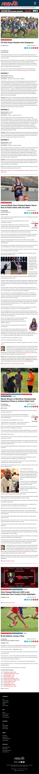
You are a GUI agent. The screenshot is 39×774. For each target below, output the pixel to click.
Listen (20, 649)
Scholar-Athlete (5, 700)
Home (4, 7)
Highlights (25, 589)
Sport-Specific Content (6, 750)
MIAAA (3, 712)
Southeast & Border (7, 363)
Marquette (32, 170)
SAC (3, 699)
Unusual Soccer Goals (8, 672)
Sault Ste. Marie (4, 171)
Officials (25, 633)
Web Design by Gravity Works (20, 770)
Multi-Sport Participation (19, 363)
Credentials (4, 735)
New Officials (4, 748)
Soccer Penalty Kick (8, 681)
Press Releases (5, 740)
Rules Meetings (5, 725)
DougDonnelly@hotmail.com (26, 352)
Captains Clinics (5, 702)
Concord (13, 363)
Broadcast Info (5, 737)
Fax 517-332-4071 (19, 766)
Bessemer (5, 170)
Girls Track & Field (5, 394)
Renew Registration (6, 747)
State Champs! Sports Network (9, 602)
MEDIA (4, 732)
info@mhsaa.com (25, 766)
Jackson (12, 560)
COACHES (4, 721)
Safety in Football (7, 676)
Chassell (35, 170)
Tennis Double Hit (7, 675)
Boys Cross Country (6, 396)
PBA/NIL (4, 703)
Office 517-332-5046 (14, 766)
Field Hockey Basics (8, 684)
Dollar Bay (10, 170)
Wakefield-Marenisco (20, 170)
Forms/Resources (5, 717)
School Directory (5, 713)
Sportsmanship (5, 705)
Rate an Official (5, 728)
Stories (19, 7)
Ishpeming (27, 170)
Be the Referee (6, 688)
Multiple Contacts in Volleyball (10, 679)
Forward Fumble (7, 682)
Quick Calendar (5, 715)
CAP (3, 724)
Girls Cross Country (13, 7)
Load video (21, 582)
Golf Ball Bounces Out (8, 685)
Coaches (14, 396)
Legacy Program (5, 751)
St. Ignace (14, 170)
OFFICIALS (5, 744)
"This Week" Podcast (6, 738)
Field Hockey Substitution (9, 678)
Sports (7, 7)
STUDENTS (5, 696)
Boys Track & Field (16, 394)
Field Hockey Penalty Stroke (9, 673)
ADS (3, 709)
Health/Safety (5, 727)
